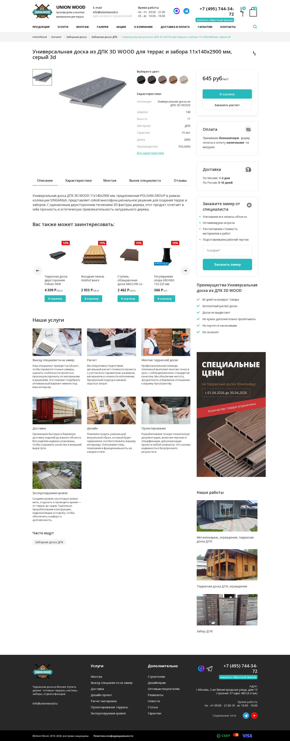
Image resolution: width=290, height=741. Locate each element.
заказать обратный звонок (215, 20)
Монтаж (82, 27)
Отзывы (180, 180)
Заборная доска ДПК (49, 542)
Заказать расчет (227, 105)
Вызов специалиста (145, 180)
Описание (45, 180)
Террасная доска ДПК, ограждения (222, 586)
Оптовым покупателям (164, 689)
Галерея (102, 27)
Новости (154, 701)
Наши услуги (48, 320)
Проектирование (153, 428)
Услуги (63, 27)
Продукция (41, 27)
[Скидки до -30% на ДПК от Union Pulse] (231, 476)
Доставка (39, 428)
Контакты (228, 27)
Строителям (156, 676)
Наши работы (210, 492)
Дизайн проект (101, 695)
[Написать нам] (176, 11)
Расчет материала (104, 701)
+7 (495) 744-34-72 (217, 11)
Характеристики (78, 180)
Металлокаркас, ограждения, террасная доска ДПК (225, 539)
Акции (121, 27)
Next (185, 270)
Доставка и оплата (175, 27)
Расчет (92, 360)
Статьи (153, 707)
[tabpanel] (91, 97)
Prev (37, 270)
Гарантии (205, 27)
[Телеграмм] (186, 11)
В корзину (55, 298)
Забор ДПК (205, 631)
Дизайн (92, 428)
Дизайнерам (157, 683)
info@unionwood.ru (105, 12)
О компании (143, 27)
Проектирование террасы (109, 707)
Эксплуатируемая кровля (50, 493)
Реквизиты (155, 695)
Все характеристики (150, 153)
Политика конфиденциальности (113, 736)
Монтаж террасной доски (159, 360)
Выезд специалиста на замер (53, 360)
